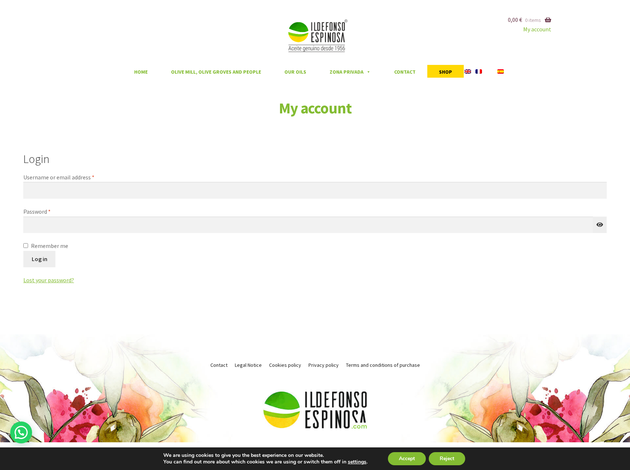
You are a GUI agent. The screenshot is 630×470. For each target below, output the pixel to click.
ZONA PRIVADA (346, 72)
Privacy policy (323, 365)
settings (357, 462)
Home (141, 72)
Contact (405, 72)
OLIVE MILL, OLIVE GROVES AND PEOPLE (216, 72)
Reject (447, 458)
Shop (445, 72)
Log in (39, 259)
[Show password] (600, 225)
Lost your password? (48, 280)
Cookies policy (285, 365)
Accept (407, 458)
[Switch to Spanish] (497, 71)
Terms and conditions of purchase (383, 365)
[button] (21, 432)
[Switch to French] (480, 71)
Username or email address (69, 177)
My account (537, 29)
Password (47, 211)
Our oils (295, 72)
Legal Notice (248, 365)
